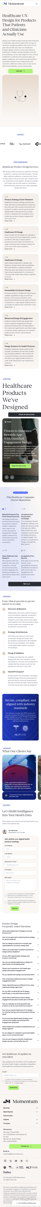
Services (6, 1108)
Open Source (8, 1112)
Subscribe (13, 1087)
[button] (20, 1108)
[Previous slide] (7, 477)
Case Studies (8, 1115)
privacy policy (19, 1083)
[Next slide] (12, 477)
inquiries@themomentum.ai (13, 1154)
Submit (14, 908)
